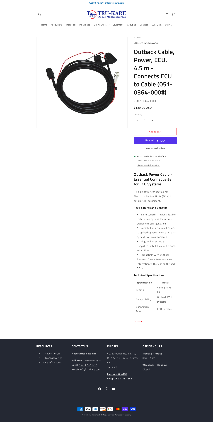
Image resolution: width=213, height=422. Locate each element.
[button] (39, 14)
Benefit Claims (53, 362)
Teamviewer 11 (53, 358)
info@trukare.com (90, 369)
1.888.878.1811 (92, 360)
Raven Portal (52, 353)
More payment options (155, 148)
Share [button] (140, 321)
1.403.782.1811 (88, 365)
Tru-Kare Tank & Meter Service (101, 415)
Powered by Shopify (123, 415)
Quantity (138, 114)
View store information (148, 165)
